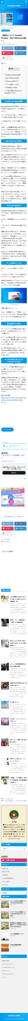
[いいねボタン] (2, 63)
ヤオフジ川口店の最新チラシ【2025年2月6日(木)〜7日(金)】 (18, 913)
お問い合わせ (5, 960)
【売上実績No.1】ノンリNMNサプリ (14, 516)
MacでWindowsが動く (12, 78)
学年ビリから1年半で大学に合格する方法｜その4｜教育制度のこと (18, 643)
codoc (25, 478)
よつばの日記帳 (6, 539)
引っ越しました (14, 702)
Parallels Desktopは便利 (12, 75)
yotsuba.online (14, 6)
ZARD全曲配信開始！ (16, 945)
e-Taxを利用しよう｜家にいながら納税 (15, 800)
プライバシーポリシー (8, 974)
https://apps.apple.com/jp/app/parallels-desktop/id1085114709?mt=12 (13, 400)
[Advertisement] (14, 994)
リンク (4, 977)
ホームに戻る (7, 429)
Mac (4, 541)
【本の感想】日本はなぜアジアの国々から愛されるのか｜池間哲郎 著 (18, 599)
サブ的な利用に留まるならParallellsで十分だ (13, 92)
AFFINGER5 (21, 1018)
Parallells (7, 541)
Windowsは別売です (11, 81)
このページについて (7, 964)
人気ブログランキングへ (8, 461)
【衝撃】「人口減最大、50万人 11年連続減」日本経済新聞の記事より (18, 780)
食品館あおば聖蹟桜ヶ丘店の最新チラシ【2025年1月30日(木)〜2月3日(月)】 (18, 924)
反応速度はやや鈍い (11, 87)
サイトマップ (5, 970)
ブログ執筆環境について (17, 934)
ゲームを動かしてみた (11, 84)
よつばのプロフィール (8, 967)
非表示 (16, 68)
